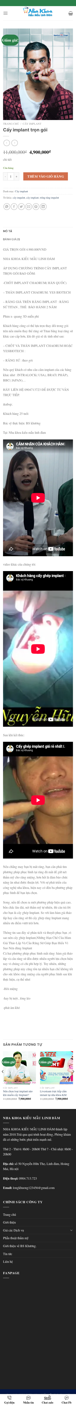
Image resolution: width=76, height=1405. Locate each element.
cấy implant (32, 197)
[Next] (73, 1079)
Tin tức (7, 1254)
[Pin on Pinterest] (36, 206)
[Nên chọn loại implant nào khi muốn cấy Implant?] (19, 1067)
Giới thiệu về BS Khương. (19, 1246)
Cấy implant (32, 124)
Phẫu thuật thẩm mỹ (16, 1238)
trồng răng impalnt (49, 197)
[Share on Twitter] (21, 206)
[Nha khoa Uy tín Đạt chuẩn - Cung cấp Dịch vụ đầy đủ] (38, 13)
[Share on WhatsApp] (6, 206)
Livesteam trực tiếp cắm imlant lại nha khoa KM (53, 1093)
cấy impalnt (19, 197)
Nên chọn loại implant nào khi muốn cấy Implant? (18, 1093)
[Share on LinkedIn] (43, 206)
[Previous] (3, 1079)
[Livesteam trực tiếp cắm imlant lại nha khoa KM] (56, 1067)
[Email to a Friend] (28, 206)
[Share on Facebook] (14, 206)
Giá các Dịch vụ (13, 1230)
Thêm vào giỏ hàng (45, 176)
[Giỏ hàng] (70, 13)
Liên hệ (8, 1261)
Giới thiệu (9, 1222)
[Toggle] (71, 1230)
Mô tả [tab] (7, 231)
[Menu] (5, 13)
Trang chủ (11, 124)
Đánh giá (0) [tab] (11, 239)
